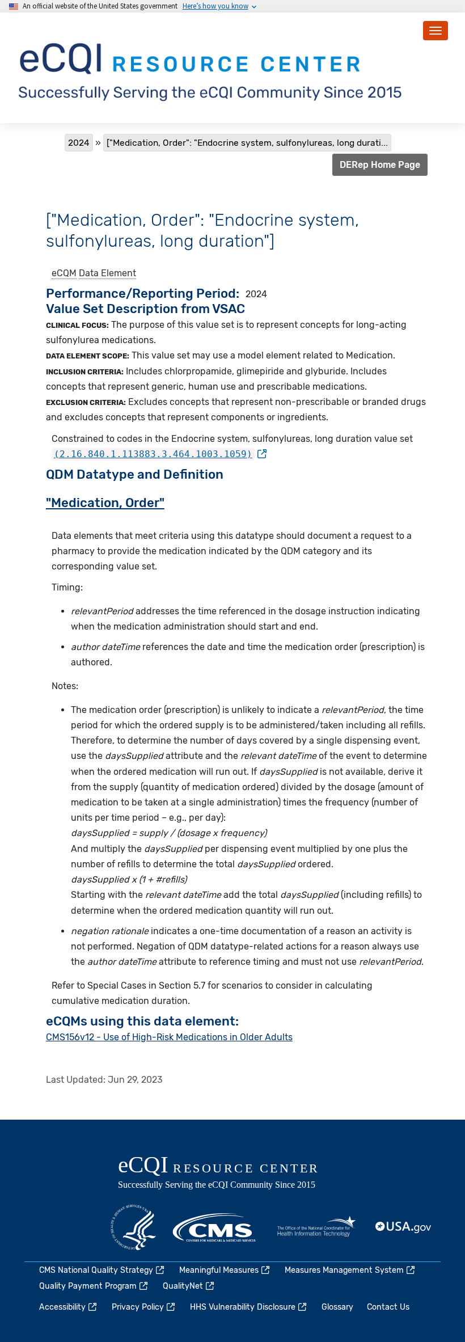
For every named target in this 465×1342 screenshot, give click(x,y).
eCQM (64, 273)
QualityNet (183, 1286)
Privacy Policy (138, 1307)
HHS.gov (133, 1227)
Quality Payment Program (88, 1286)
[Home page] (212, 67)
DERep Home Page (380, 164)
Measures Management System (344, 1270)
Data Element (107, 273)
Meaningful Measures (219, 1270)
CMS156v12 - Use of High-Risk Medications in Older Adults (169, 1037)
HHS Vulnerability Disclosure (242, 1307)
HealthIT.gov (316, 1227)
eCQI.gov (231, 1173)
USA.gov (403, 1227)
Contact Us (388, 1307)
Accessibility (62, 1307)
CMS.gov (214, 1227)
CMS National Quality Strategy (96, 1270)
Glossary (337, 1307)
